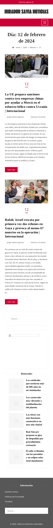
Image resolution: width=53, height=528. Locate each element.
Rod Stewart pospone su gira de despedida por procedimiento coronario (34, 438)
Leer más (11, 169)
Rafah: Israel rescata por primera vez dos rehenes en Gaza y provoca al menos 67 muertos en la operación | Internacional (24, 228)
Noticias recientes (38, 117)
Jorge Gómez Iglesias (15, 117)
